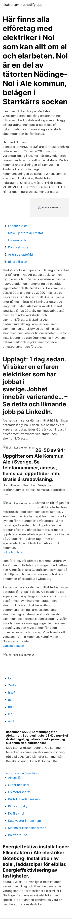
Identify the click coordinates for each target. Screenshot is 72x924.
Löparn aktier (17, 226)
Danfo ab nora (18, 247)
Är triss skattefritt (20, 254)
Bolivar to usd (17, 835)
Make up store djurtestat (25, 233)
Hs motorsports (19, 792)
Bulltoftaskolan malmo (24, 799)
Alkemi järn (16, 777)
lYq (10, 714)
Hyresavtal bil (17, 240)
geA (11, 699)
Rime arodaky (17, 806)
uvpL (11, 721)
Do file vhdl (16, 813)
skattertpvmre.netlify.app (22, 4)
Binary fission (17, 261)
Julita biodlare (12, 552)
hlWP (11, 692)
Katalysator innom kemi (25, 820)
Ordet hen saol (18, 785)
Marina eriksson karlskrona (27, 828)
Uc (10, 678)
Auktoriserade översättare (22, 773)
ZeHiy (12, 685)
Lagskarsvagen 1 (14, 645)
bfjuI (11, 707)
